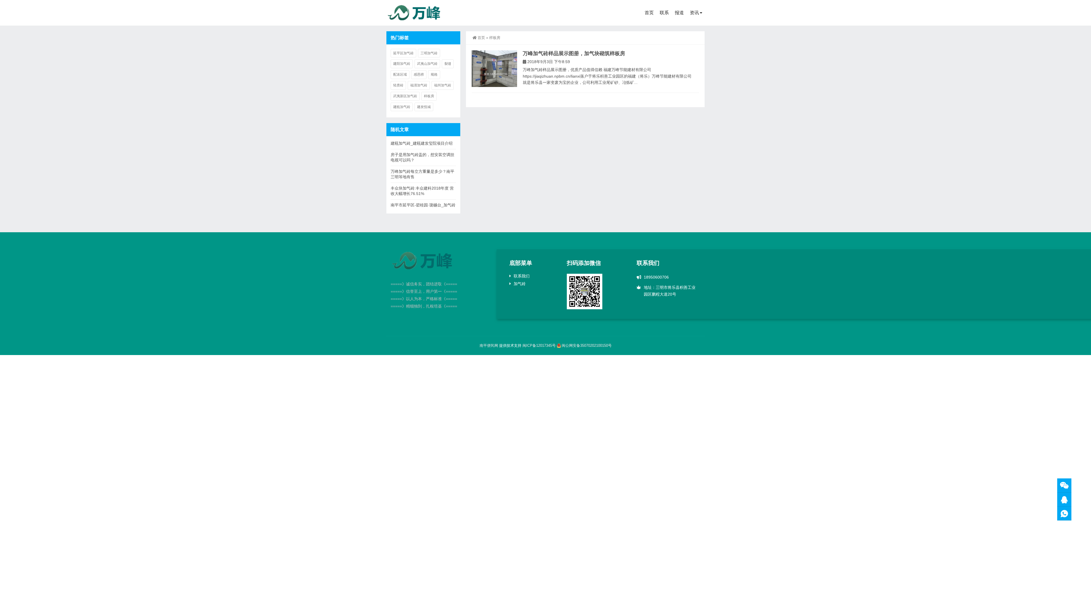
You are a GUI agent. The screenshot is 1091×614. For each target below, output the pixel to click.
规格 (434, 74)
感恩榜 (419, 74)
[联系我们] (1064, 500)
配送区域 (400, 74)
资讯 (694, 12)
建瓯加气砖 (401, 107)
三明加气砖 (429, 53)
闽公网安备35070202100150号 (587, 345)
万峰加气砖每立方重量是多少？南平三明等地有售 (422, 174)
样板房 (429, 96)
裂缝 (447, 64)
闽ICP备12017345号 (539, 345)
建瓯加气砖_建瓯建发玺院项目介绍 (422, 143)
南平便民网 (489, 345)
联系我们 (522, 276)
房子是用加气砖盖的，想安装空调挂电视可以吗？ (422, 157)
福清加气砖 (418, 85)
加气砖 (520, 283)
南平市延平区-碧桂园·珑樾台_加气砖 (423, 205)
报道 (679, 12)
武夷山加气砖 (427, 64)
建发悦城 (424, 107)
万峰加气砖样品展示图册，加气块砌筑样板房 (574, 53)
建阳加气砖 (401, 64)
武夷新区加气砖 (405, 96)
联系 (664, 12)
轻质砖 (398, 85)
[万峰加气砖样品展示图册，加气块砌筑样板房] (494, 68)
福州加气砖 (442, 85)
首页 (649, 12)
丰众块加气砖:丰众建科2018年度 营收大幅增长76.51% (422, 191)
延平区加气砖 (403, 53)
